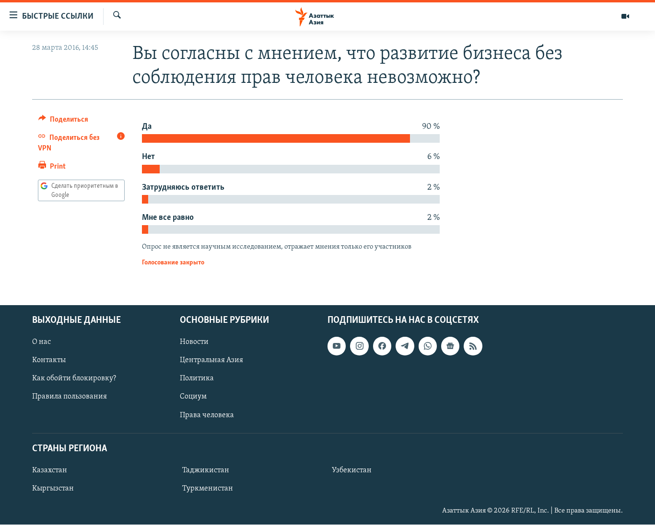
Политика (197, 379)
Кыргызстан (53, 488)
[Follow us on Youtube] (337, 346)
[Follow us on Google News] (450, 346)
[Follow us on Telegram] (405, 346)
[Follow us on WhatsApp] (428, 346)
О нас (41, 342)
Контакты (49, 361)
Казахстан (49, 470)
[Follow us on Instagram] (359, 346)
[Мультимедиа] (625, 16)
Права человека (207, 415)
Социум (193, 397)
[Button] (63, 122)
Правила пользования (69, 397)
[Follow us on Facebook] (382, 346)
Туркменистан (207, 488)
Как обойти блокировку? (74, 379)
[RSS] (473, 346)
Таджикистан (205, 470)
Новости (194, 342)
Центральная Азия (211, 361)
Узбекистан (352, 470)
